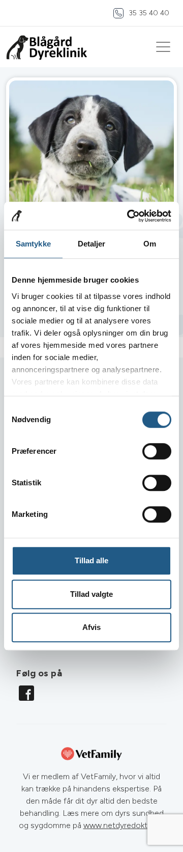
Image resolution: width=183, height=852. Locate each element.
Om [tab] (149, 243)
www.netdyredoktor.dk (124, 825)
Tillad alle (91, 560)
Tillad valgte (91, 594)
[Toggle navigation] (163, 47)
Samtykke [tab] (33, 243)
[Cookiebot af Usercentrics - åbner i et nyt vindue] (129, 216)
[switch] (156, 451)
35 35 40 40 (149, 13)
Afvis (91, 627)
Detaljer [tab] (92, 243)
